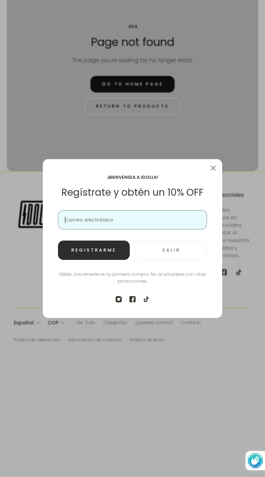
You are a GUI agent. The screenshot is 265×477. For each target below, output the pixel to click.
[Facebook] (132, 299)
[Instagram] (118, 299)
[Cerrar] (213, 168)
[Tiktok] (146, 299)
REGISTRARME (93, 250)
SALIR (171, 250)
